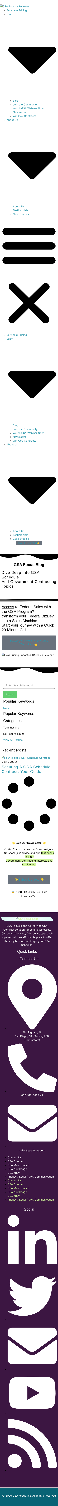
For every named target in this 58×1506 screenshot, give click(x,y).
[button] (29, 274)
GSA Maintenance (18, 1165)
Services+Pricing (16, 10)
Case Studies (21, 214)
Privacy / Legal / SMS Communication (31, 1176)
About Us (18, 206)
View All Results (13, 739)
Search (10, 694)
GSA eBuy (14, 1172)
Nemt (6, 708)
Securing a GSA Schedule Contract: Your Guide (26, 769)
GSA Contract (16, 1161)
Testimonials (20, 210)
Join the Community (25, 104)
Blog (15, 100)
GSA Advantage (17, 1169)
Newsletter (19, 112)
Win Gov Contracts (24, 116)
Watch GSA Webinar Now (28, 108)
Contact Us (14, 1157)
